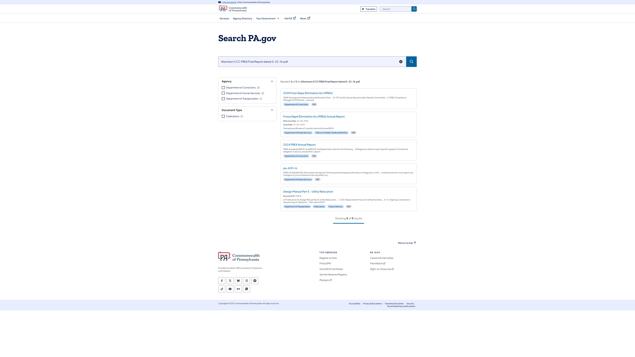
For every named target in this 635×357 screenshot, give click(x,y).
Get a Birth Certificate (331, 269)
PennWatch (376, 263)
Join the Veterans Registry (333, 274)
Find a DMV (325, 263)
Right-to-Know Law (380, 269)
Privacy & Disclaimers (372, 303)
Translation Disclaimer (394, 303)
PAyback (324, 280)
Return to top (405, 242)
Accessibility (354, 303)
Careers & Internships (381, 258)
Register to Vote (328, 258)
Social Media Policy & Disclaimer (401, 306)
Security (410, 303)
